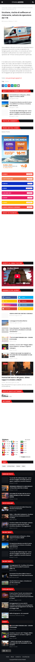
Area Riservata (25, 657)
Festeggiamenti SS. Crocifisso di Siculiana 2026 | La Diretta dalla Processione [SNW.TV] (21, 566)
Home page (4, 7)
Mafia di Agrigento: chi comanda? (19, 613)
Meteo (16, 183)
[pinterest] (25, 301)
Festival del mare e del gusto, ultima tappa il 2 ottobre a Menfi (20, 95)
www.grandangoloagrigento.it (14, 78)
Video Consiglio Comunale (16, 207)
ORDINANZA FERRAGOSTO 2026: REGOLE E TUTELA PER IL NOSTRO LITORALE (21, 487)
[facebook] (9, 297)
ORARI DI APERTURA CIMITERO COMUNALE (21, 313)
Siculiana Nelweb (22, 659)
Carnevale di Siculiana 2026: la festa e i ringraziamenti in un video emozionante (21, 574)
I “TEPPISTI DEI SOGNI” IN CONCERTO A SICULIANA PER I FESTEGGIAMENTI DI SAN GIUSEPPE (21, 354)
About (12, 657)
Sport (16, 198)
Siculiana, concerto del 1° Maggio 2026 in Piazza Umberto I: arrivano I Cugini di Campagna (21, 346)
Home (7, 657)
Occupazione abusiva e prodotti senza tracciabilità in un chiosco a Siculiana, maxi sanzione (21, 103)
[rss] (9, 301)
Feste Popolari (16, 179)
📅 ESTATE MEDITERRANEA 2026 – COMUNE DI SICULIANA (21, 338)
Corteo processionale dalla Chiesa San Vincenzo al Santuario (20, 507)
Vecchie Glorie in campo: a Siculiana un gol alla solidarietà (21, 581)
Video (16, 202)
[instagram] (9, 304)
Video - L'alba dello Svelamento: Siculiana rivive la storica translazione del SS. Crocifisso (21, 515)
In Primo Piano (10, 466)
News (16, 188)
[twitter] (25, 297)
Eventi (16, 174)
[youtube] (9, 308)
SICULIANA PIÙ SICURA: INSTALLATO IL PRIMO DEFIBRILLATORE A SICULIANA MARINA (20, 495)
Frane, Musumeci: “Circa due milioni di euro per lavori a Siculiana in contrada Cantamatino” (20, 329)
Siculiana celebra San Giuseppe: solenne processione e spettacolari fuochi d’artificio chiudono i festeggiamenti (21, 524)
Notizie (10, 7)
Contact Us (18, 657)
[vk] (25, 304)
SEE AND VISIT (16, 193)
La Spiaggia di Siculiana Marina (18, 321)
